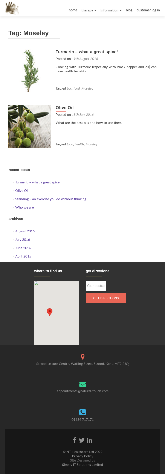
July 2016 (22, 239)
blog (129, 10)
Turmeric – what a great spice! (87, 51)
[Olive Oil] (29, 126)
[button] (49, 312)
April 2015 (23, 256)
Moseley (87, 88)
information (109, 10)
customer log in (148, 10)
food (76, 88)
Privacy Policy (82, 456)
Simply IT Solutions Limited (82, 464)
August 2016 (25, 231)
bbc (69, 88)
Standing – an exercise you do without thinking (50, 199)
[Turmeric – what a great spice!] (29, 70)
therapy (87, 10)
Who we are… (25, 207)
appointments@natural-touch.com (82, 391)
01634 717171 (83, 419)
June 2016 (23, 248)
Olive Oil (65, 107)
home (73, 10)
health (79, 144)
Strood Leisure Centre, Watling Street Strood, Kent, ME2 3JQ (82, 364)
